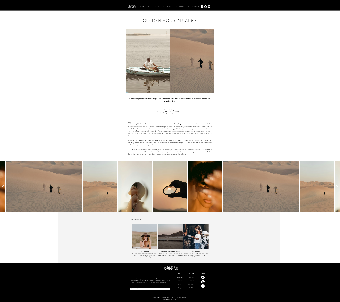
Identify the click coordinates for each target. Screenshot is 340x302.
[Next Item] (337, 187)
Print (179, 284)
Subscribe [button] (191, 281)
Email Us (180, 281)
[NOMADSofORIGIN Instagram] (202, 6)
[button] (205, 4)
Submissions (191, 284)
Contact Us (179, 277)
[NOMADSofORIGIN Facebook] (205, 6)
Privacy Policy (191, 277)
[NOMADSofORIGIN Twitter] (209, 6)
